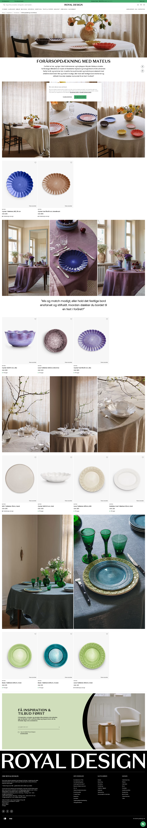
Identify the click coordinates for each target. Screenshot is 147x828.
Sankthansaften (126, 790)
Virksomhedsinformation (80, 790)
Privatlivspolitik (77, 792)
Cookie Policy (77, 794)
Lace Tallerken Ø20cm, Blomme (48, 368)
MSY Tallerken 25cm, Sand (11, 506)
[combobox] (142, 1)
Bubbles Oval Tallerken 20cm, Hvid (121, 506)
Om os (75, 788)
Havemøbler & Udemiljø (104, 794)
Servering (100, 784)
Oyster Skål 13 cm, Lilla (9, 368)
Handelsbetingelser (78, 782)
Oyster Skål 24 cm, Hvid (46, 506)
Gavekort (76, 798)
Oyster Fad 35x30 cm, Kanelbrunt (49, 211)
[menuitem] (4, 9)
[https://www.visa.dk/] (10, 818)
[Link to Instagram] (11, 811)
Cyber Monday (126, 796)
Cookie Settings (67, 97)
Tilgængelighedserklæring (80, 800)
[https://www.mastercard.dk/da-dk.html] (4, 818)
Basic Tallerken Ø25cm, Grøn (12, 683)
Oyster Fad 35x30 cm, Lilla (82, 368)
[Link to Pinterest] (3, 811)
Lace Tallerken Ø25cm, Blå (82, 506)
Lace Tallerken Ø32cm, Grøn (83, 683)
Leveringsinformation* (79, 784)
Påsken (124, 782)
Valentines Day (126, 780)
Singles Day (125, 792)
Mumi (123, 786)
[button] (142, 1)
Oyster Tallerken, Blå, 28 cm (11, 211)
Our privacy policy (74, 92)
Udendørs (124, 784)
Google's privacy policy (85, 92)
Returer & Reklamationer (80, 786)
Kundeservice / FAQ (78, 780)
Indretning (100, 786)
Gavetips (124, 788)
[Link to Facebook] (7, 811)
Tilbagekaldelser (78, 802)
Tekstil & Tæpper (102, 788)
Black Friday (125, 794)
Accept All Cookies (80, 97)
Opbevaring (101, 792)
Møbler (99, 780)
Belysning (100, 782)
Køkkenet (100, 790)
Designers (76, 796)
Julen (123, 798)
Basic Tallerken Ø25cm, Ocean (48, 683)
